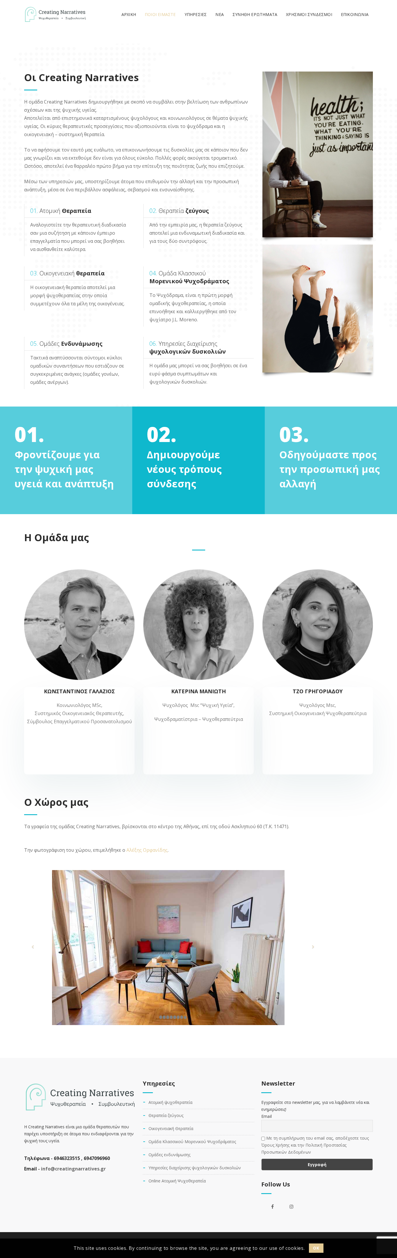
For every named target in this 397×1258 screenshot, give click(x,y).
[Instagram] (291, 1206)
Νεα (219, 14)
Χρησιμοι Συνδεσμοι (309, 14)
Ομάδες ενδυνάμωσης (169, 1154)
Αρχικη (128, 14)
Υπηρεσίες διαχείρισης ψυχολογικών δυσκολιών (195, 1167)
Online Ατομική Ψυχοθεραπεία (177, 1181)
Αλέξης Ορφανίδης (147, 850)
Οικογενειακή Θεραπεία (171, 1128)
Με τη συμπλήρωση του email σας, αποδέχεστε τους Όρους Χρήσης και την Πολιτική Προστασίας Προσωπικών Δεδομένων (315, 1145)
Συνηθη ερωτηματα (255, 14)
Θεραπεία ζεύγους (166, 1115)
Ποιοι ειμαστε (160, 14)
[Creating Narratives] (55, 14)
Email (266, 1116)
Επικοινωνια (355, 14)
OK (316, 1248)
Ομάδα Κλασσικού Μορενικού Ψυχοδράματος (192, 1141)
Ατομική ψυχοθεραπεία (170, 1102)
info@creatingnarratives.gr (73, 1169)
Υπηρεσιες (196, 14)
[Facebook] (272, 1206)
